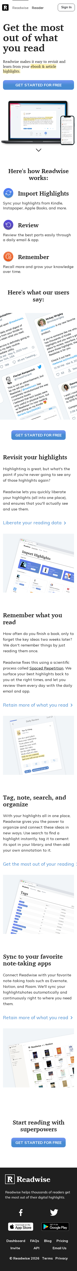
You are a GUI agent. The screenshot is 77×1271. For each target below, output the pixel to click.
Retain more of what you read (35, 705)
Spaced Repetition (47, 668)
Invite (15, 1248)
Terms (47, 1258)
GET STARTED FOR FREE (38, 85)
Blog (48, 1241)
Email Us (60, 1248)
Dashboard (15, 1241)
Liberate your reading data (32, 522)
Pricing (62, 1241)
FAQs (34, 1241)
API (36, 1248)
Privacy (61, 1258)
